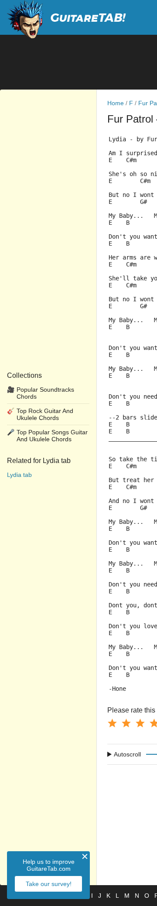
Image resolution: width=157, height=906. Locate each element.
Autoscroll (127, 754)
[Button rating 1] (112, 723)
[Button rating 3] (140, 723)
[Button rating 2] (126, 723)
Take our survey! (49, 883)
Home (115, 103)
